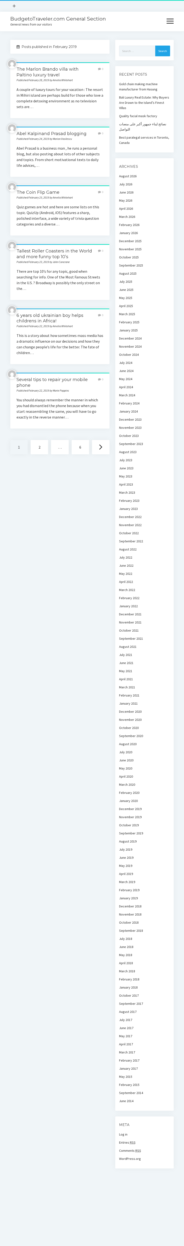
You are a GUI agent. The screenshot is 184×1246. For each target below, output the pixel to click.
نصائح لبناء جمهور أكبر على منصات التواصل (142, 126)
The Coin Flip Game (38, 192)
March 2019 (127, 882)
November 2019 (130, 817)
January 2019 (128, 898)
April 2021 (126, 679)
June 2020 (126, 760)
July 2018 (125, 939)
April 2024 (126, 387)
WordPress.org (130, 1159)
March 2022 (127, 590)
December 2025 (130, 241)
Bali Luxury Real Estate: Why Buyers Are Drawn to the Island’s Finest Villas (144, 102)
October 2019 (129, 825)
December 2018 (130, 906)
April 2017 (126, 1044)
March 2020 (127, 784)
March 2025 (127, 314)
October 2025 (129, 257)
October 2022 (129, 533)
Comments (130, 1150)
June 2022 (126, 565)
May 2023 (125, 476)
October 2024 (129, 354)
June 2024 (126, 371)
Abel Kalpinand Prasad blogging (51, 133)
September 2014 (131, 1093)
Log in (123, 1134)
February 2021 (129, 695)
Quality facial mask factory (138, 116)
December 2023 (130, 419)
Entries (127, 1142)
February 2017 (129, 1060)
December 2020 (130, 711)
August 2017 (128, 1012)
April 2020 (126, 776)
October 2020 (129, 728)
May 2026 (125, 200)
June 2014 (126, 1101)
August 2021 (128, 646)
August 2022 (128, 549)
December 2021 (130, 614)
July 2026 (125, 184)
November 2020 (130, 719)
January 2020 (128, 801)
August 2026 (128, 176)
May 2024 (125, 379)
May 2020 (125, 768)
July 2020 (125, 752)
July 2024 (125, 363)
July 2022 (125, 557)
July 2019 (125, 849)
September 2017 (131, 1003)
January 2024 (128, 411)
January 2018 (128, 987)
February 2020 (129, 793)
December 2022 (130, 517)
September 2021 (131, 638)
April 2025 (126, 306)
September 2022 (131, 541)
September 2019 (131, 833)
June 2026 (126, 192)
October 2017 (129, 995)
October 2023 (129, 436)
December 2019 (130, 809)
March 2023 (127, 492)
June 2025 (126, 290)
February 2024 (129, 403)
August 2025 (128, 273)
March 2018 (127, 971)
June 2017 (126, 1028)
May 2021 (125, 671)
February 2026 (129, 225)
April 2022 (126, 582)
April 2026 (126, 208)
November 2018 (130, 914)
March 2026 (127, 217)
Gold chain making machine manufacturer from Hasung (138, 86)
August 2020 (128, 744)
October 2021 (129, 630)
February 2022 (129, 598)
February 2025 (129, 322)
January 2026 (128, 233)
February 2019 (129, 890)
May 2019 (125, 866)
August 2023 (128, 452)
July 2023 (125, 460)
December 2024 (130, 338)
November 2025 (130, 249)
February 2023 (129, 500)
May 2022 (125, 573)
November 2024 (130, 346)
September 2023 (131, 444)
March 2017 (127, 1052)
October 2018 (129, 922)
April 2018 (126, 963)
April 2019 (126, 874)
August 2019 (128, 841)
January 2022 (128, 606)
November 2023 (130, 427)
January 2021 (128, 703)
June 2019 (126, 857)
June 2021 (126, 663)
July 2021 (125, 655)
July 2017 (125, 1020)
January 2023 (128, 509)
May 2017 (125, 1036)
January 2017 (128, 1068)
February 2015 (129, 1085)
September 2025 (131, 265)
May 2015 (125, 1076)
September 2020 (131, 736)
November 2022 (130, 525)
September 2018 (131, 930)
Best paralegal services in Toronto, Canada (144, 140)
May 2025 (125, 298)
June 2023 (126, 468)
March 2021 (127, 687)
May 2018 (125, 955)
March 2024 (127, 395)
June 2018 (126, 947)
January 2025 (128, 330)
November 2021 (130, 622)
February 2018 (129, 979)
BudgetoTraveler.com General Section (58, 19)
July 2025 (125, 281)
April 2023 (126, 484)
